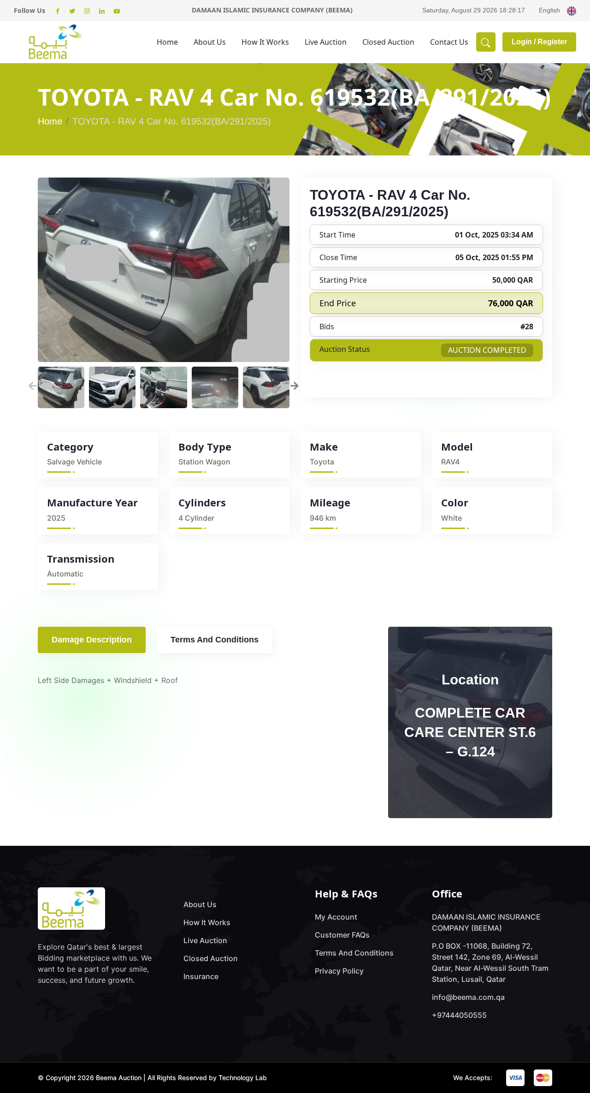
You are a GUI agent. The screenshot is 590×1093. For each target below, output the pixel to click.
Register (552, 42)
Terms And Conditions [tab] (215, 639)
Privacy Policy (339, 970)
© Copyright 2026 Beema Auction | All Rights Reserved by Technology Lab (152, 1077)
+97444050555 (459, 1015)
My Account (336, 916)
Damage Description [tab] (92, 639)
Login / (524, 42)
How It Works (265, 42)
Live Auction (326, 42)
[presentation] (33, 385)
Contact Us (449, 42)
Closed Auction (388, 42)
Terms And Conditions (354, 952)
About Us (210, 42)
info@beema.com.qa (468, 997)
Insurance (200, 976)
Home (167, 42)
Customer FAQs (342, 934)
